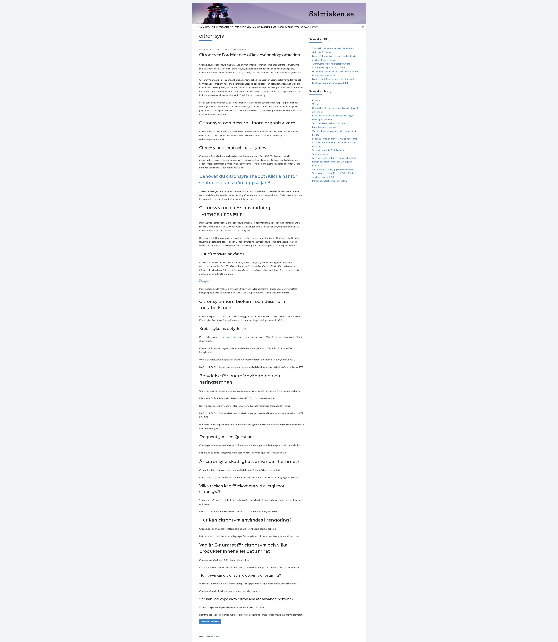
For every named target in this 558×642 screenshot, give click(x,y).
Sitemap (305, 27)
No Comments (239, 49)
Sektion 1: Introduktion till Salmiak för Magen (334, 138)
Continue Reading (210, 621)
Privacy (314, 27)
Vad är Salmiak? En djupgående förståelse (332, 169)
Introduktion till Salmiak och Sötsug (329, 180)
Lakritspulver (268, 27)
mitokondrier (232, 337)
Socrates (214, 636)
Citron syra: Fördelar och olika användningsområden (249, 54)
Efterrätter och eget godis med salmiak (238, 27)
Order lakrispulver (288, 27)
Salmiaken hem (207, 27)
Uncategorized (223, 49)
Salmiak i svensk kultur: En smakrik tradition (334, 157)
